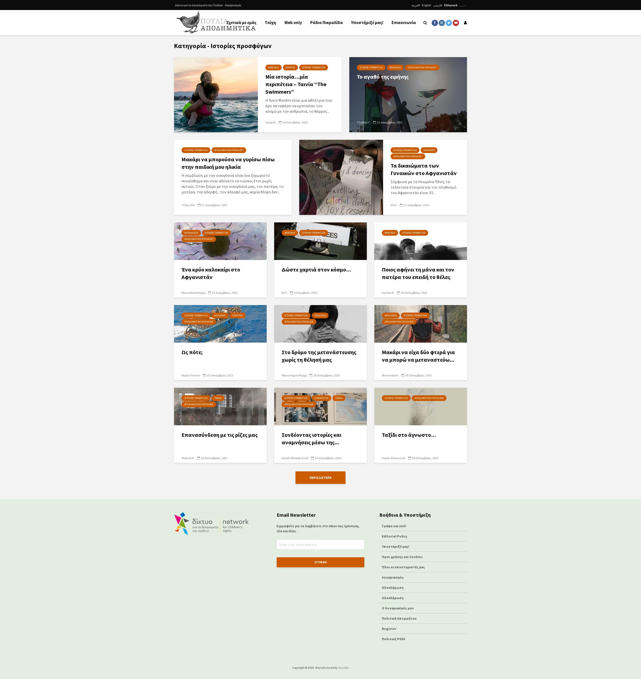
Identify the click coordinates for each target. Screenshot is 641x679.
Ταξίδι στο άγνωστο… (409, 434)
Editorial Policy (395, 536)
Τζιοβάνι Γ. (364, 122)
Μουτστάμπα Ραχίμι (294, 375)
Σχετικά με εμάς (241, 22)
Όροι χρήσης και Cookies (402, 557)
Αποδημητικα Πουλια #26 (198, 321)
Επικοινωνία (404, 22)
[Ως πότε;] (220, 323)
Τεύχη (270, 22)
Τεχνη (218, 398)
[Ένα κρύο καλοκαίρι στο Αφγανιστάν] (220, 240)
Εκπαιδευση (191, 232)
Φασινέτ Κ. (188, 458)
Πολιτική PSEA (393, 639)
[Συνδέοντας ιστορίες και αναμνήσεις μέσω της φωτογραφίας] (320, 406)
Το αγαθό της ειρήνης (383, 76)
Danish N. (388, 293)
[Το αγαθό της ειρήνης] (408, 94)
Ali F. (284, 293)
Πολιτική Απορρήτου (399, 618)
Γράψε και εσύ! (394, 526)
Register (389, 628)
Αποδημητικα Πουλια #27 (422, 67)
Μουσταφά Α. (390, 375)
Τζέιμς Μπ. (188, 205)
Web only (293, 22)
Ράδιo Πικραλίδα (326, 22)
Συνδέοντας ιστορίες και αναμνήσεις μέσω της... (311, 438)
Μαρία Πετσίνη (191, 375)
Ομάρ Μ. (270, 122)
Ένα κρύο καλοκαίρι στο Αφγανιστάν (211, 273)
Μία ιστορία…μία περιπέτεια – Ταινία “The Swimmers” (296, 84)
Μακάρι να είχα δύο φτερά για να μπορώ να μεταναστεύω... (418, 356)
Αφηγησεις (391, 315)
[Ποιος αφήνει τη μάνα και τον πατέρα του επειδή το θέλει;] (420, 240)
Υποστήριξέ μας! (367, 22)
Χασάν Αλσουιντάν (394, 458)
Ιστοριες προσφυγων (313, 67)
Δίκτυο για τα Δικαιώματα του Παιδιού (199, 5)
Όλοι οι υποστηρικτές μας (403, 567)
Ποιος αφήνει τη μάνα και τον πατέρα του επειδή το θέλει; (418, 273)
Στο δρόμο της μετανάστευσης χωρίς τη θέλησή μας (319, 356)
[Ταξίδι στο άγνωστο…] (420, 406)
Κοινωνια (395, 67)
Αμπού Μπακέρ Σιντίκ (295, 458)
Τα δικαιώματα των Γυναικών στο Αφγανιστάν (424, 169)
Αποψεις (290, 67)
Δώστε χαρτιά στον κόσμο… (316, 269)
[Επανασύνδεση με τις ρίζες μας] (220, 406)
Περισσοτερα (320, 477)
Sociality (343, 667)
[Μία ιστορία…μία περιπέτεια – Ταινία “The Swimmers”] (216, 94)
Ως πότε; (192, 352)
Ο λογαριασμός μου (398, 608)
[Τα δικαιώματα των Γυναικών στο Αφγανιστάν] (341, 176)
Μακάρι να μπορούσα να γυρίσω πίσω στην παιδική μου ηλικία (228, 163)
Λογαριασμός (233, 5)
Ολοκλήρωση (393, 587)
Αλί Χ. (394, 205)
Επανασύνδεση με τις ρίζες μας (220, 434)
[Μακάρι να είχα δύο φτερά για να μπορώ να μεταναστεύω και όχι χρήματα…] (420, 323)
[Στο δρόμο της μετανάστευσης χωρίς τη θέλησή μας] (320, 323)
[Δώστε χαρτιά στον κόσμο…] (320, 240)
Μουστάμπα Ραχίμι (194, 293)
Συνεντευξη (321, 398)
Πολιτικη (237, 315)
